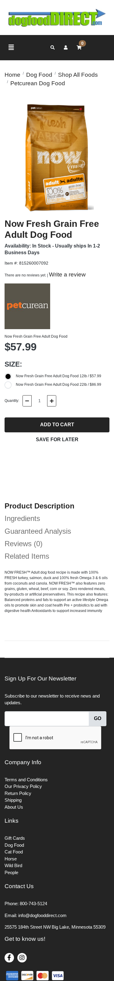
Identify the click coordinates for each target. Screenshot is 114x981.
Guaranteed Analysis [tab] (38, 531)
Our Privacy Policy (23, 786)
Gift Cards (15, 838)
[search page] (52, 47)
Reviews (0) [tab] (24, 544)
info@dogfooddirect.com (42, 915)
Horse (11, 858)
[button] (65, 47)
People (11, 872)
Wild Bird (13, 865)
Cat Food (14, 851)
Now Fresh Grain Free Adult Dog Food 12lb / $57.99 (58, 376)
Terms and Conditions (26, 779)
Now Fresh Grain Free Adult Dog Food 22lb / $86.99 (58, 384)
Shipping (13, 800)
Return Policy (18, 793)
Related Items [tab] (27, 556)
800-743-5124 (33, 903)
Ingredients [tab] (22, 518)
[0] (79, 47)
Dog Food (14, 845)
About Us (14, 807)
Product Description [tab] (39, 506)
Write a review (67, 274)
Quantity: (12, 401)
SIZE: (13, 364)
